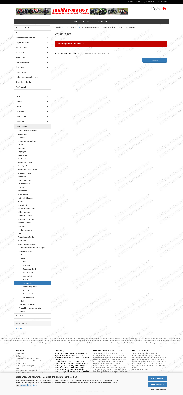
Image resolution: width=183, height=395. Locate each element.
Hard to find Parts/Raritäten (25, 38)
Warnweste (22, 240)
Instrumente (20, 92)
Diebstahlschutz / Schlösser (27, 141)
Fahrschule (21, 148)
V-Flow (25, 279)
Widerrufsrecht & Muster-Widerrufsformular (31, 361)
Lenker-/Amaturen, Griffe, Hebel (27, 77)
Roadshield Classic (30, 269)
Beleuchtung (20, 57)
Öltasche (21, 201)
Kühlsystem (20, 112)
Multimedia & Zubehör (25, 198)
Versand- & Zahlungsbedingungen (27, 358)
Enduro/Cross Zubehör (23, 82)
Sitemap (19, 328)
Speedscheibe (28, 272)
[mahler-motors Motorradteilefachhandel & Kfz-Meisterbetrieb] (72, 11)
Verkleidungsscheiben (27, 304)
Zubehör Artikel (21, 116)
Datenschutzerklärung (29, 385)
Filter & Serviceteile (22, 62)
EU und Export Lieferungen (25, 366)
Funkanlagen (22, 155)
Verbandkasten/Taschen (26, 237)
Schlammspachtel (24, 212)
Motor (18, 97)
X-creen (26, 290)
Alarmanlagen (22, 134)
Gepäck (18, 107)
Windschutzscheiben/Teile (27, 244)
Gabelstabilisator (24, 159)
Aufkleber (21, 138)
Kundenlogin (150, 2)
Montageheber (23, 194)
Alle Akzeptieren (157, 378)
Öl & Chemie (20, 67)
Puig (22, 301)
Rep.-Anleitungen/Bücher (26, 208)
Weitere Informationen (157, 390)
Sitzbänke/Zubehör (24, 223)
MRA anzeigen (28, 262)
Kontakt (18, 356)
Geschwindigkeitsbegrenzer (27, 169)
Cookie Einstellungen (23, 373)
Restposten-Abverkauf (23, 28)
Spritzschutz (22, 226)
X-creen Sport (28, 294)
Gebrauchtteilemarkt (23, 33)
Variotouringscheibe (30, 287)
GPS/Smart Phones (24, 173)
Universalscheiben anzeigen (31, 255)
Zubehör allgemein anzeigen (27, 130)
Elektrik (20, 145)
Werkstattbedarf (21, 316)
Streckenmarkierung (25, 230)
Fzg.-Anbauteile (21, 87)
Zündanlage (20, 121)
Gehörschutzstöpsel (25, 162)
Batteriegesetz (21, 363)
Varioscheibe (27, 283)
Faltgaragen (22, 152)
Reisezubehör (22, 205)
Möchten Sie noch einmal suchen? (67, 53)
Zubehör (22, 312)
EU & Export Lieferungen (101, 21)
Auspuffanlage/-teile (23, 43)
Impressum (20, 353)
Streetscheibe (28, 276)
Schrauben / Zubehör (25, 216)
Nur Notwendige (157, 384)
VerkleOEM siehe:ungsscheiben (30, 308)
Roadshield (27, 265)
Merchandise (22, 191)
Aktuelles (86, 21)
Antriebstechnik (21, 47)
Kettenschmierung (24, 184)
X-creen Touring (28, 297)
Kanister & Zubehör (24, 180)
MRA (23, 258)
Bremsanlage (20, 52)
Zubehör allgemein (22, 126)
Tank (19, 233)
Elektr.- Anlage (21, 72)
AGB (17, 368)
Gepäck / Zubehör (24, 166)
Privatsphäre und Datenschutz (26, 371)
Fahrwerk (19, 102)
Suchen (130, 2)
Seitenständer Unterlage (26, 219)
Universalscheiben (25, 251)
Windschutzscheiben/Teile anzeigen (32, 248)
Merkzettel (163, 2)
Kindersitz (21, 187)
